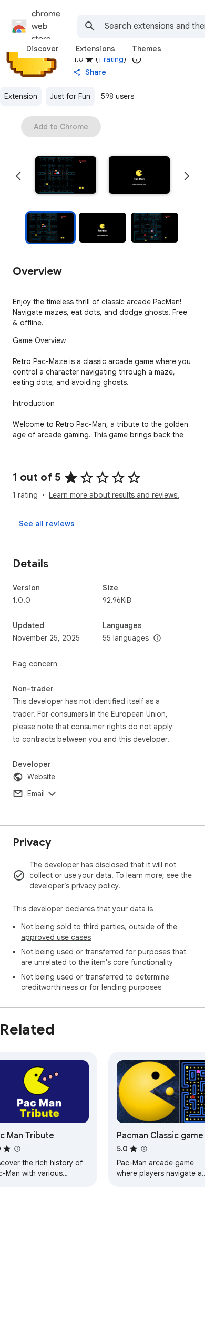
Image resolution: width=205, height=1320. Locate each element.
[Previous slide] (18, 176)
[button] (65, 176)
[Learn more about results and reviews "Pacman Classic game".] (144, 1148)
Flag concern (35, 663)
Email (36, 793)
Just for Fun (70, 96)
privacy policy (94, 885)
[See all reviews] (47, 523)
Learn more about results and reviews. (114, 495)
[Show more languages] (157, 638)
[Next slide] (186, 176)
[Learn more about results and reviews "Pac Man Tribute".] (17, 1148)
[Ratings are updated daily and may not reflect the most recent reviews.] (136, 59)
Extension (20, 96)
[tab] (42, 48)
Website (41, 777)
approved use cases (56, 937)
